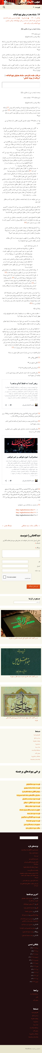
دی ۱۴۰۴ (36, 969)
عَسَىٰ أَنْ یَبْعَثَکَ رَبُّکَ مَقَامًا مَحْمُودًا (31, 867)
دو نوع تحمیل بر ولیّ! (33, 853)
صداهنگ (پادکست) (36, 750)
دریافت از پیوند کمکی (31, 78)
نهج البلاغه (37, 23)
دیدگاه (37, 548)
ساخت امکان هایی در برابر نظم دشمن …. (29, 880)
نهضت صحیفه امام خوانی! (28, 932)
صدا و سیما (37, 747)
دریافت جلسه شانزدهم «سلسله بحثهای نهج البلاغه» (23, 76)
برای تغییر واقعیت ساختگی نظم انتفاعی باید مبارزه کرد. (29, 884)
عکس (37, 997)
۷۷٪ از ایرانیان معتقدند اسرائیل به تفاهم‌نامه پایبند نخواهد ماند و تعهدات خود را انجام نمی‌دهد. (29, 875)
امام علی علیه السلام (34, 21)
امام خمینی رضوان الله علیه (10, 18)
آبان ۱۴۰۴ (36, 975)
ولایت (32, 23)
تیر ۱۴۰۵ (36, 951)
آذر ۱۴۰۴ (36, 972)
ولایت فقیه (27, 23)
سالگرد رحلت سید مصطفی (31, 526)
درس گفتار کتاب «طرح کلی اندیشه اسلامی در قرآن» (23, 638)
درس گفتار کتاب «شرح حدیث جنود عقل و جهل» (24, 676)
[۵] (6, 272)
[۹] (13, 348)
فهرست (37, 7)
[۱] (8, 108)
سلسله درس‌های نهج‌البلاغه (21, 21)
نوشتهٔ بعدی (7, 526)
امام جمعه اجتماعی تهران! (29, 908)
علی (37, 904)
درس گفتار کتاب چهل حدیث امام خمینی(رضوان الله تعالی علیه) (22, 719)
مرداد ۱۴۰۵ (35, 948)
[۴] (26, 223)
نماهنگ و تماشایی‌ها (36, 756)
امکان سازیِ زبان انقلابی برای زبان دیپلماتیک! (31, 863)
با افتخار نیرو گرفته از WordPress (32, 1049)
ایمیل (38, 566)
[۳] (30, 171)
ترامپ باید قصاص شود (33, 859)
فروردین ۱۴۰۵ (35, 960)
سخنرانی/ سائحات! (29, 911)
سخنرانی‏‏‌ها (25, 18)
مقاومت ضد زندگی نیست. (32, 870)
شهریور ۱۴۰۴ (35, 981)
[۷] (33, 283)
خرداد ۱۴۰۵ (35, 954)
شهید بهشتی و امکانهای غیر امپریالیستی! (29, 850)
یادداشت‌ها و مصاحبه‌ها (35, 759)
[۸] (31, 303)
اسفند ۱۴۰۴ (35, 963)
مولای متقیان (9, 21)
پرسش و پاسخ (37, 738)
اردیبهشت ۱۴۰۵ (34, 957)
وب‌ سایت (37, 571)
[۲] (9, 110)
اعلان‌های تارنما (37, 735)
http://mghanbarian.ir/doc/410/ (26, 510)
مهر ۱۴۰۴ (36, 978)
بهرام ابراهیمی (34, 915)
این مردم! (36, 856)
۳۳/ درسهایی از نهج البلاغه (29, 904)
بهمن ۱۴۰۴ (35, 966)
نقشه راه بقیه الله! (25, 915)
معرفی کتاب (37, 753)
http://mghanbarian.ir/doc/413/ (26, 513)
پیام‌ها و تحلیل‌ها (36, 741)
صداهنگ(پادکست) (34, 994)
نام (39, 562)
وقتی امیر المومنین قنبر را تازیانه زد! (27, 928)
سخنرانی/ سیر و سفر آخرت (27, 924)
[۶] (13, 278)
